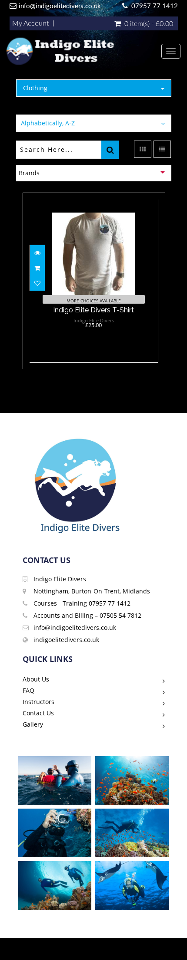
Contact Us (38, 713)
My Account (30, 23)
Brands (29, 173)
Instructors (38, 702)
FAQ (28, 690)
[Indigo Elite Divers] (84, 51)
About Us (36, 679)
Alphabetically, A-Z (48, 123)
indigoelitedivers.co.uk (66, 640)
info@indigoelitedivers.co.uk (60, 6)
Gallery (33, 724)
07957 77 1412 (154, 6)
